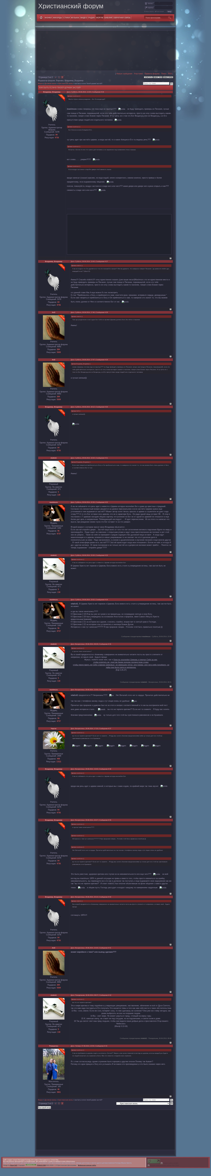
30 (107, 407)
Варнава (59, 80)
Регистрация (160, 11)
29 (107, 360)
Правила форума (152, 74)
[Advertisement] (105, 51)
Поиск (163, 74)
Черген (53, 728)
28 (107, 312)
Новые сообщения (124, 74)
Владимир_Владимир (74, 80)
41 (110, 948)
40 (110, 897)
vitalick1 (54, 458)
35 (110, 644)
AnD (53, 312)
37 (110, 728)
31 (107, 458)
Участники (138, 74)
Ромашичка (53, 1046)
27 (107, 261)
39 (110, 820)
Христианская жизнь (65, 83)
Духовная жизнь (50, 83)
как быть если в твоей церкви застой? (88, 83)
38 (110, 769)
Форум (40, 83)
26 (103, 92)
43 (106, 1046)
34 (107, 599)
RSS (170, 74)
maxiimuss (54, 502)
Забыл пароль (149, 11)
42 (110, 995)
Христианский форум (70, 6)
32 (107, 502)
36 (110, 690)
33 (107, 555)
